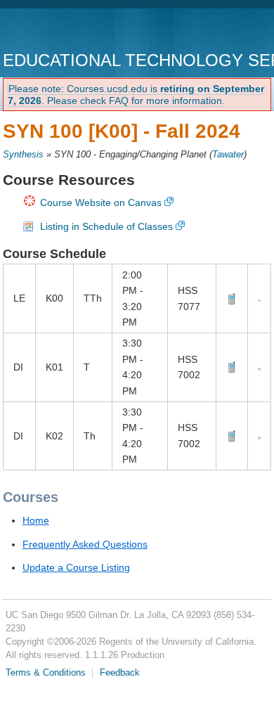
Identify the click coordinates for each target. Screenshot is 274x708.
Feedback (120, 673)
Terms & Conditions (46, 673)
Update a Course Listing (76, 567)
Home (35, 520)
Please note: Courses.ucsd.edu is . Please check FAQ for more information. (136, 94)
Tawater (228, 155)
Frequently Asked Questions (85, 544)
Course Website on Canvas (101, 202)
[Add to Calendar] (259, 298)
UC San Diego (83, 31)
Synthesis (23, 155)
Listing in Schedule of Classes (106, 226)
